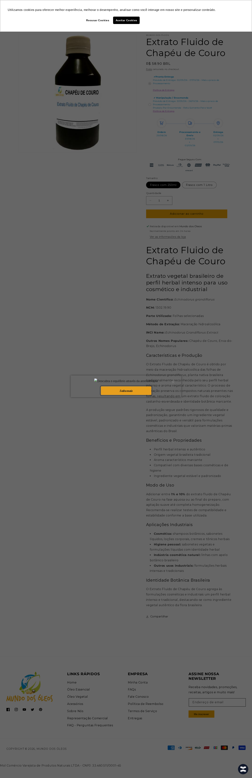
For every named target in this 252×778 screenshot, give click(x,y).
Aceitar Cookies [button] (126, 20)
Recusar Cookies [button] (97, 20)
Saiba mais (126, 390)
